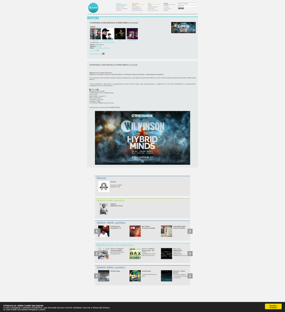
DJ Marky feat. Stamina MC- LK (115, 227)
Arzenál (98, 46)
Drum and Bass (98, 48)
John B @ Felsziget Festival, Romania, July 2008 (179, 228)
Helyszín (101, 178)
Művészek (151, 8)
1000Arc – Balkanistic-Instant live (116, 205)
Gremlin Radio (146, 271)
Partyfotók (120, 7)
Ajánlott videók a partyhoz (111, 222)
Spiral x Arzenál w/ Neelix (116, 250)
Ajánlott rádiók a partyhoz (111, 267)
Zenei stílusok (153, 10)
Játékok (119, 10)
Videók (166, 5)
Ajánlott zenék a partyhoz (111, 200)
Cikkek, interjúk (121, 8)
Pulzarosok (136, 7)
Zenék (150, 5)
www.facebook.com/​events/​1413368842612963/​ (104, 107)
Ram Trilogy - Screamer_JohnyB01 (148, 227)
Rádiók (166, 10)
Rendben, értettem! (273, 306)
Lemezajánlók (153, 7)
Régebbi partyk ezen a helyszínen (115, 245)
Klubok (166, 7)
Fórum (134, 5)
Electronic (107, 48)
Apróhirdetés (136, 8)
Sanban (112, 42)
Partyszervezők (137, 10)
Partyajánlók (121, 5)
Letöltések (167, 8)
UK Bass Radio (115, 271)
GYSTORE (106, 42)
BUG (100, 42)
